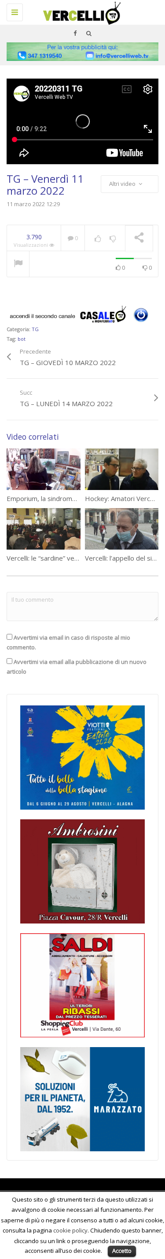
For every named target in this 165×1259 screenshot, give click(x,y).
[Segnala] (18, 264)
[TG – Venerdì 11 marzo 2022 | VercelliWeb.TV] (80, 11)
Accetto (122, 1251)
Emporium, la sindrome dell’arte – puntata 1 (73, 498)
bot (22, 338)
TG (35, 329)
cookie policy (70, 1230)
